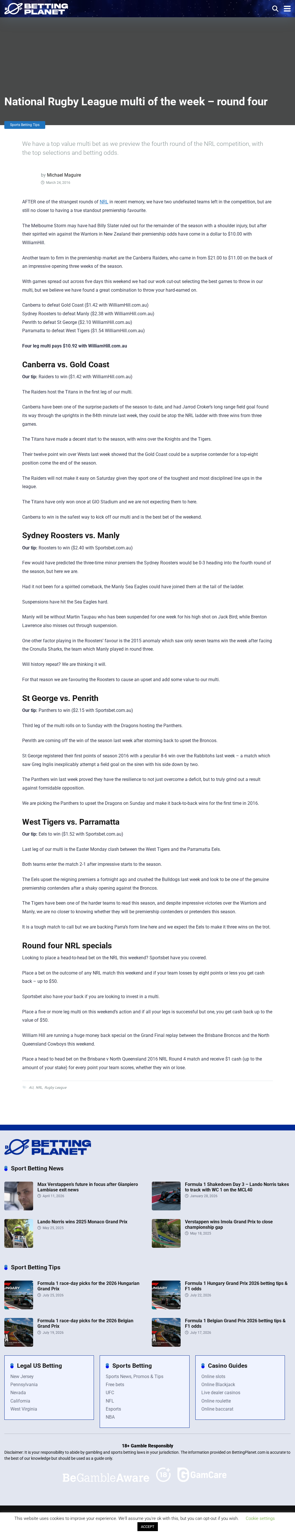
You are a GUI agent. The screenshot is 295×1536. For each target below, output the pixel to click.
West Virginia (23, 1409)
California (20, 1401)
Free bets (115, 1384)
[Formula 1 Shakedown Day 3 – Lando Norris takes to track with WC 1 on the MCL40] (166, 1209)
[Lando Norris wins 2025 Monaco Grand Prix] (18, 1246)
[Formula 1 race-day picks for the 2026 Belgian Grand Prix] (18, 1345)
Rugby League (55, 1088)
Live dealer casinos (220, 1392)
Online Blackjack (218, 1384)
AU (31, 1088)
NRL (104, 202)
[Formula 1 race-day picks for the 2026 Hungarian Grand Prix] (18, 1307)
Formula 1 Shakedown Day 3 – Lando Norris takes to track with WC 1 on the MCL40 (237, 1187)
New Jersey (22, 1376)
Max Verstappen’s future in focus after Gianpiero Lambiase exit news (87, 1187)
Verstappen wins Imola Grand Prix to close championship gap (229, 1224)
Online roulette (216, 1401)
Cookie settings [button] (260, 1518)
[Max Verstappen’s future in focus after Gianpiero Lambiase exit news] (18, 1209)
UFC (110, 1392)
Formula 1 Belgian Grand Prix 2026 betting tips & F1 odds (235, 1323)
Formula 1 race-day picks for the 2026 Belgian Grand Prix (85, 1323)
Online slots (213, 1376)
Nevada (18, 1392)
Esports (113, 1409)
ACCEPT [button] (147, 1526)
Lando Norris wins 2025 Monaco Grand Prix (82, 1221)
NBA (110, 1417)
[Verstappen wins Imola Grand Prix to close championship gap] (166, 1246)
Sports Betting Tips (24, 125)
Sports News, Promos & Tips (134, 1376)
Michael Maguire (64, 175)
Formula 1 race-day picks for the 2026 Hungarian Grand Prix (88, 1286)
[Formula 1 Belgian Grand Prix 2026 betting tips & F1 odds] (166, 1345)
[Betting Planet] (36, 7)
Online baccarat (217, 1409)
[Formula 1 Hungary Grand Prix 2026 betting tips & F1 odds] (166, 1307)
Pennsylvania (24, 1384)
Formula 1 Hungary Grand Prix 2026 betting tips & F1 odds (236, 1286)
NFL (110, 1401)
